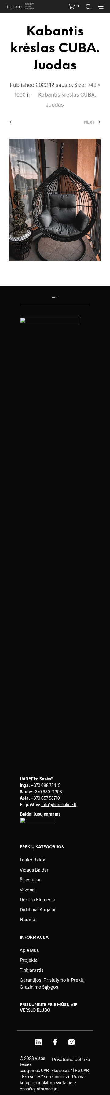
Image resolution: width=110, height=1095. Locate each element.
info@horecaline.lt (58, 804)
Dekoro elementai (38, 899)
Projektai (29, 960)
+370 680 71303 (47, 791)
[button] (73, 6)
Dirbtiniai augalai (37, 909)
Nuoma (27, 919)
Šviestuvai (30, 879)
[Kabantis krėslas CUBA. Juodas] (55, 199)
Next (89, 122)
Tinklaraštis (31, 970)
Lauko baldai (33, 859)
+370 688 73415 (46, 785)
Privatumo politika (71, 1059)
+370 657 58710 (45, 798)
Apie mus (29, 950)
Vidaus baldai (34, 869)
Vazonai (28, 889)
